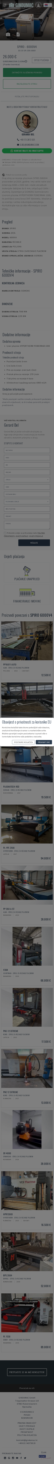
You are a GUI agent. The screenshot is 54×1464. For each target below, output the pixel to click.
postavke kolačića (23, 742)
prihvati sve (44, 742)
